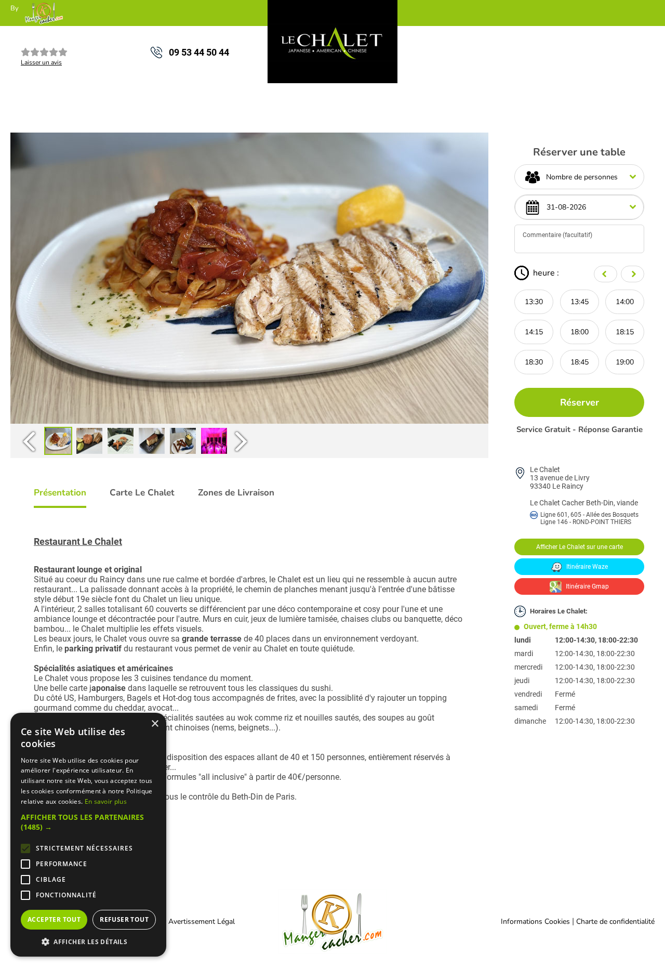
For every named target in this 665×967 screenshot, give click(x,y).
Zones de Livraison (236, 493)
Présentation (60, 493)
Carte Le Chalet (142, 493)
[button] (88, 822)
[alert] (88, 835)
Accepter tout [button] (54, 919)
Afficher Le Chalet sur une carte (579, 547)
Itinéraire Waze (586, 566)
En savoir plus (106, 801)
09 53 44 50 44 (199, 52)
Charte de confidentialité (615, 921)
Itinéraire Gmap (586, 586)
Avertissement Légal (201, 921)
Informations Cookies (535, 921)
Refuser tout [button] (124, 919)
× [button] (154, 724)
